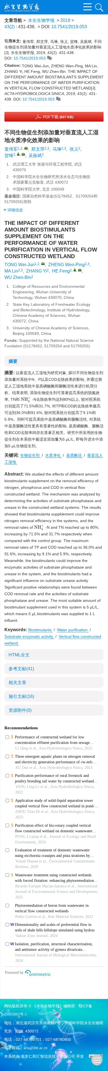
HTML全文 (19, 655)
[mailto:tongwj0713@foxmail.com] (26, 148)
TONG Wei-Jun (19, 264)
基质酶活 (74, 455)
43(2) (10, 26)
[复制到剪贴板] (49, 57)
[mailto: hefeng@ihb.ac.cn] (80, 270)
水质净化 (53, 455)
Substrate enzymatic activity (29, 636)
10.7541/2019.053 (69, 26)
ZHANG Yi (36, 271)
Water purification (73, 630)
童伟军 (11, 149)
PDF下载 (58, 117)
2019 (65, 20)
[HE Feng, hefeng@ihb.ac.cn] (74, 269)
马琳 (57, 149)
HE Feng (61, 271)
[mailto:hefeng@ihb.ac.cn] (23, 154)
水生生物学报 (41, 20)
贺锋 (8, 155)
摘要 (13, 361)
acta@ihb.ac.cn (35, 1048)
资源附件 (20, 710)
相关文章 (17, 682)
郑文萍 (38, 149)
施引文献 (21, 696)
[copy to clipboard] (58, 98)
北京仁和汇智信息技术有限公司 (48, 1056)
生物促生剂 (30, 455)
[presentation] (26, 399)
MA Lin (11, 271)
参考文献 (21, 668)
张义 (74, 149)
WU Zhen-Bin (17, 277)
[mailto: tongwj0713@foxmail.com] (43, 263)
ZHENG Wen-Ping (66, 264)
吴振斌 (35, 155)
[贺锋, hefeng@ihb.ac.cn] (18, 154)
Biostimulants (40, 630)
